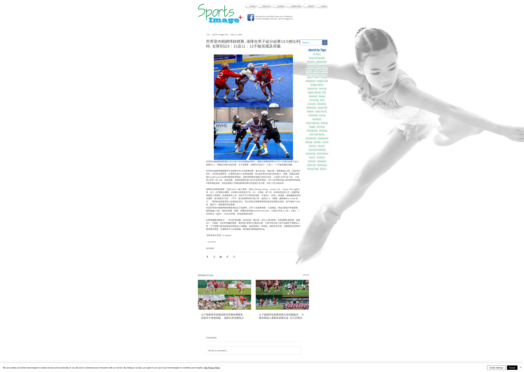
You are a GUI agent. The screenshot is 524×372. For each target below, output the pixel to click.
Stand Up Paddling (316, 149)
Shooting (323, 130)
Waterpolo (322, 165)
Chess (325, 69)
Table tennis (322, 153)
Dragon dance (316, 84)
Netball (310, 111)
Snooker (317, 142)
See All (306, 275)
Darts (316, 77)
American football (317, 58)
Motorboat (311, 107)
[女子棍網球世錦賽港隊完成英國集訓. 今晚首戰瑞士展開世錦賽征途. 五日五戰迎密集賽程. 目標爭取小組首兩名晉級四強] (282, 295)
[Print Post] (234, 256)
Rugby (312, 127)
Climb (309, 73)
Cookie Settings (496, 367)
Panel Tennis (321, 111)
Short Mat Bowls (316, 134)
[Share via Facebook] (207, 256)
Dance (310, 77)
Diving (324, 77)
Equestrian (313, 88)
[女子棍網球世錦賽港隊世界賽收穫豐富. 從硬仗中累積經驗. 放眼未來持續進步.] (224, 295)
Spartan (312, 146)
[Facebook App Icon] (250, 17)
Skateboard (323, 138)
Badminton (322, 61)
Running (320, 127)
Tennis (312, 157)
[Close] (520, 367)
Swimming (310, 153)
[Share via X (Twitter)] (214, 256)
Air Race (317, 54)
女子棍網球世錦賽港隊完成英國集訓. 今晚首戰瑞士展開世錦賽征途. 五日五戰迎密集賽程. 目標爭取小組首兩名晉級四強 (282, 316)
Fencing (322, 88)
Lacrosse (212, 241)
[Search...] (324, 42)
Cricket (316, 73)
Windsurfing (312, 169)
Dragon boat (322, 81)
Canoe (318, 69)
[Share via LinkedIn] (220, 256)
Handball (313, 96)
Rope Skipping (312, 123)
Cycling (324, 73)
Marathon (321, 104)
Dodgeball (310, 81)
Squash (321, 146)
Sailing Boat (312, 130)
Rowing (324, 123)
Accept (512, 367)
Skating (308, 142)
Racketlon (316, 119)
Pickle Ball (313, 115)
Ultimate (312, 161)
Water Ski (311, 165)
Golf (324, 92)
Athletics (311, 61)
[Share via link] (227, 256)
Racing (322, 115)
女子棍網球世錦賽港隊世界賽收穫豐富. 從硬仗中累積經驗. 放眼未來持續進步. (223, 316)
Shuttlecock (311, 138)
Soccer (325, 142)
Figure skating (314, 92)
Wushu (323, 169)
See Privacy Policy (212, 367)
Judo (322, 100)
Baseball (311, 65)
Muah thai (322, 107)
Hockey (322, 96)
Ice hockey (314, 100)
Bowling (309, 69)
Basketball (321, 65)
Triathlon (321, 157)
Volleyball (321, 161)
